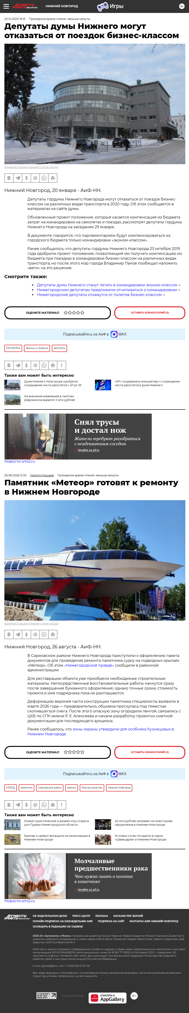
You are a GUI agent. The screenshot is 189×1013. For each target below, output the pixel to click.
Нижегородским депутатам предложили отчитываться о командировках (107, 290)
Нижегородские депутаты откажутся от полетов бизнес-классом (99, 295)
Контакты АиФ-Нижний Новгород (154, 921)
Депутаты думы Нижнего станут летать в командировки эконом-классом (107, 285)
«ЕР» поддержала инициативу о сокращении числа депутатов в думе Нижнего (147, 383)
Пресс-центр (81, 916)
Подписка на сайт (111, 921)
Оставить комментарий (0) (150, 312)
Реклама (101, 916)
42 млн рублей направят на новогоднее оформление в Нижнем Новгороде (143, 822)
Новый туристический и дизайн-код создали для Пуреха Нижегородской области (56, 822)
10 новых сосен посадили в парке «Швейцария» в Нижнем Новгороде (140, 837)
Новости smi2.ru (19, 461)
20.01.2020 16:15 (14, 19)
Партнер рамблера (72, 995)
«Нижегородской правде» (89, 665)
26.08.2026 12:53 (15, 475)
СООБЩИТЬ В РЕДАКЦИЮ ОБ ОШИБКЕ (58, 926)
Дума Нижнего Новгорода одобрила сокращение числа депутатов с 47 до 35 (52, 383)
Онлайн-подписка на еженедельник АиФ (63, 921)
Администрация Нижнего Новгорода (31, 167)
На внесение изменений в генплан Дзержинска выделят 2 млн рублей (49, 398)
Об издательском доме (50, 916)
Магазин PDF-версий (128, 916)
